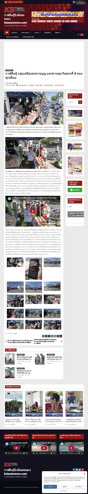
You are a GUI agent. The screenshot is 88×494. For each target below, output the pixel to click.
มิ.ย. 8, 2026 (20, 375)
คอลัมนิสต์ (47, 32)
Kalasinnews (57, 21)
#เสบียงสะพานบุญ (48, 85)
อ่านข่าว (37, 32)
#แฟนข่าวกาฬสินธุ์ (59, 85)
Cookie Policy (63, 490)
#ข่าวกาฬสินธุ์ (39, 85)
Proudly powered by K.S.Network (13, 487)
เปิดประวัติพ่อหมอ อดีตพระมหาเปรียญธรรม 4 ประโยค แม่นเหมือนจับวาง (33, 423)
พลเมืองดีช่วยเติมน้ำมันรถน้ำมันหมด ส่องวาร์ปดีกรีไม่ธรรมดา (54, 359)
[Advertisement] (44, 56)
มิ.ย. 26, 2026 (51, 361)
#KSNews (31, 85)
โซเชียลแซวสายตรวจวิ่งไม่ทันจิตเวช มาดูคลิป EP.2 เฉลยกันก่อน (24, 373)
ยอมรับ (50, 487)
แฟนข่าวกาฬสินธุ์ (41, 21)
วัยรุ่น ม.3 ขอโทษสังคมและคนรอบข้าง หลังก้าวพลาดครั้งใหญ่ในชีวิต (53, 422)
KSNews (34, 21)
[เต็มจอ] (27, 453)
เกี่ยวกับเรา (15, 32)
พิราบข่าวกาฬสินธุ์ (12, 83)
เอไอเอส (67, 21)
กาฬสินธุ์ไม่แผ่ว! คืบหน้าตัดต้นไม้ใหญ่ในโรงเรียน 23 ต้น (73, 422)
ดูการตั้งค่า (79, 487)
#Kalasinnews (23, 85)
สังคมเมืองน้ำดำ (9, 70)
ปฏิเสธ (64, 487)
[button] (84, 473)
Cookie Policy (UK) (28, 37)
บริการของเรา (25, 32)
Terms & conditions (12, 37)
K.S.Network (35, 487)
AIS (63, 21)
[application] (16, 448)
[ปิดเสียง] (24, 453)
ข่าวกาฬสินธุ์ (50, 21)
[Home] (7, 32)
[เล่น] (6, 453)
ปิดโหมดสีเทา (81, 3)
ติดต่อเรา (57, 32)
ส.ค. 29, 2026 (21, 361)
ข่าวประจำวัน (74, 21)
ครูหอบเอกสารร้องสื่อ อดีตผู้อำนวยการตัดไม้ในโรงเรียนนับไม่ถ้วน (13, 422)
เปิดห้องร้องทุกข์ (8, 393)
